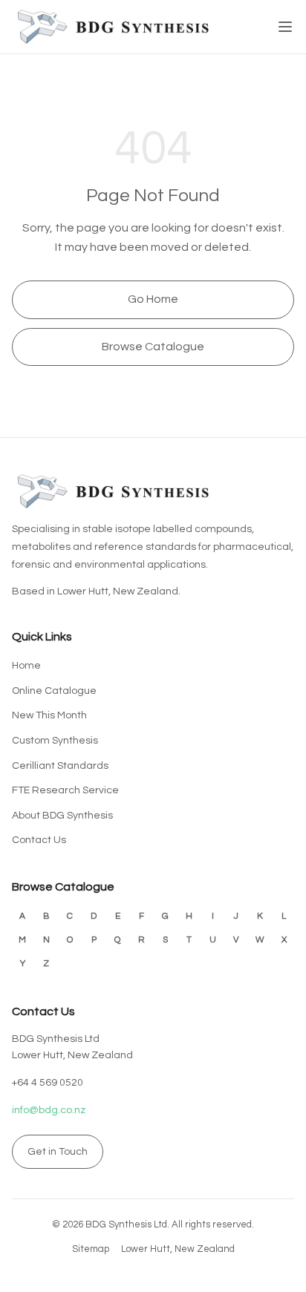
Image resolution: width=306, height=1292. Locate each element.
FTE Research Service (65, 790)
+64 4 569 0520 (47, 1083)
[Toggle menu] (285, 27)
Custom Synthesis (55, 740)
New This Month (49, 715)
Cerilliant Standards (60, 766)
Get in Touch (57, 1152)
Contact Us (39, 840)
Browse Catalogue (153, 346)
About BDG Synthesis (62, 815)
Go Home (153, 299)
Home (26, 665)
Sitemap (90, 1249)
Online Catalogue (54, 691)
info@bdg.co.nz (48, 1110)
